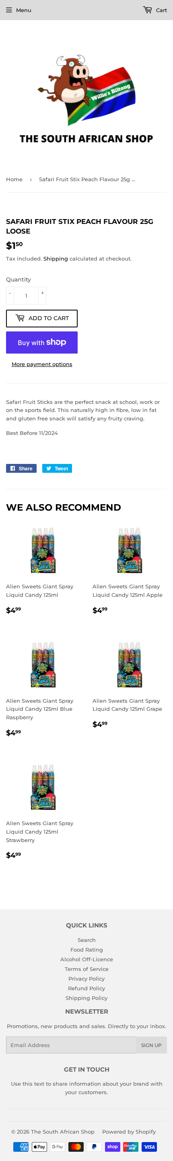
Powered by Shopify (129, 1131)
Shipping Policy (86, 998)
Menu (23, 10)
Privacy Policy (86, 978)
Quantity (18, 279)
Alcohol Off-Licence (86, 959)
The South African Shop (63, 1131)
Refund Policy (86, 988)
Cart (160, 10)
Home (14, 179)
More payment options (42, 364)
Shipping (55, 258)
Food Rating (86, 949)
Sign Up (151, 1045)
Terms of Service (87, 969)
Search (87, 940)
